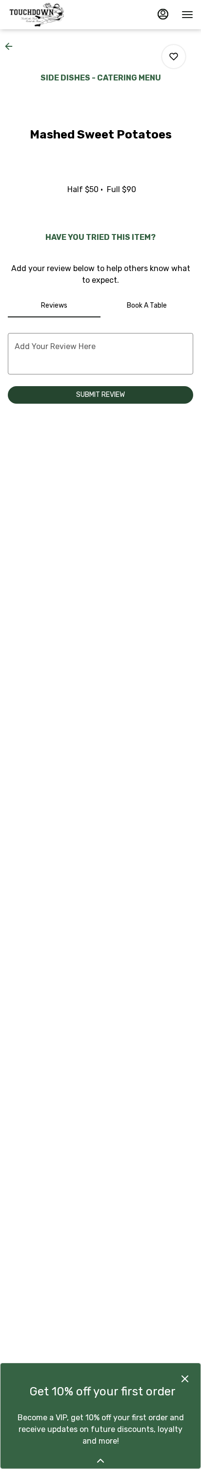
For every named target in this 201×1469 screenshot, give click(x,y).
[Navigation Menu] (187, 14)
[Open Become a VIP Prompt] (100, 1461)
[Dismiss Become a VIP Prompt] (185, 1379)
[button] (11, 46)
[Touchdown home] (52, 14)
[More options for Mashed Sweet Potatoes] (173, 56)
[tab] (54, 305)
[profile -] (163, 14)
